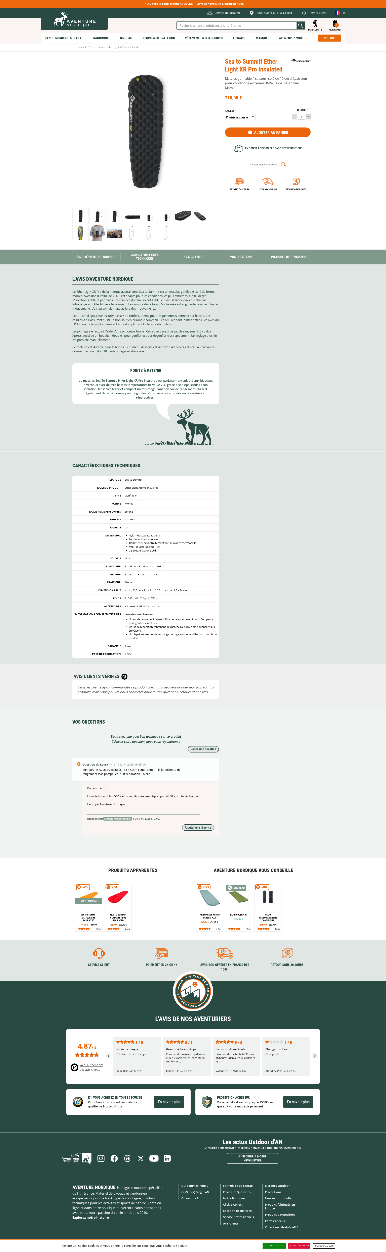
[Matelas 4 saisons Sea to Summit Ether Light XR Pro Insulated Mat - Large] (166, 233)
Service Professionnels (238, 1217)
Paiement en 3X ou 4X (239, 189)
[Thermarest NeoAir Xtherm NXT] (209, 907)
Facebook (114, 1158)
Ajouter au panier (271, 132)
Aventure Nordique (93, 1187)
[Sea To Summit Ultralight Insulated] (88, 907)
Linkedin (167, 1158)
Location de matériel (237, 1211)
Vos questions (241, 257)
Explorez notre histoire (90, 1217)
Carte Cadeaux (275, 1221)
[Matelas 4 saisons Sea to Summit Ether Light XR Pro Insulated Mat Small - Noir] (97, 216)
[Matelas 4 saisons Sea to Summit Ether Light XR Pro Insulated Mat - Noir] (80, 216)
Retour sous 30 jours (296, 189)
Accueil (82, 47)
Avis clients (230, 1223)
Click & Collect (233, 1204)
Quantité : (304, 110)
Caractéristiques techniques (145, 257)
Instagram (101, 1158)
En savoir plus (169, 1101)
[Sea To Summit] (301, 60)
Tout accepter (275, 1246)
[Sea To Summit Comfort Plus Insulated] (118, 907)
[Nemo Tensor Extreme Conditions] (268, 907)
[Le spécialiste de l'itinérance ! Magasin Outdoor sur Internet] (74, 19)
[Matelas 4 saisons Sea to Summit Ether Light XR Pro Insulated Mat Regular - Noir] (166, 216)
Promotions (273, 1192)
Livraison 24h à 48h (268, 189)
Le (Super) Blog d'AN (195, 1192)
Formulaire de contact (238, 1186)
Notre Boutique (234, 1198)
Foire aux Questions (237, 1192)
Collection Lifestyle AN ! (281, 1227)
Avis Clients (193, 257)
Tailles (230, 110)
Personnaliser (324, 1246)
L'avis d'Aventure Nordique (96, 257)
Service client (99, 965)
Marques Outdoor (277, 1186)
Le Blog (77, 1158)
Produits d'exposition (280, 1214)
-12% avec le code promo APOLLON (168, 4)
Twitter (141, 1158)
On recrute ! (189, 1198)
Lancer (301, 25)
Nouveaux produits (278, 1198)
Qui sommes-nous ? (194, 1186)
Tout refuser (301, 1246)
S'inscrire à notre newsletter (252, 1158)
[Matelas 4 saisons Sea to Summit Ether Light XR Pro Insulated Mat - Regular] (115, 216)
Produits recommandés (289, 257)
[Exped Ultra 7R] (238, 907)
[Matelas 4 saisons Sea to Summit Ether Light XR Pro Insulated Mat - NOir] (200, 216)
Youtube (154, 1158)
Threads (127, 1158)
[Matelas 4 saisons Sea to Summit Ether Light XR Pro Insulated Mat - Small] (132, 233)
